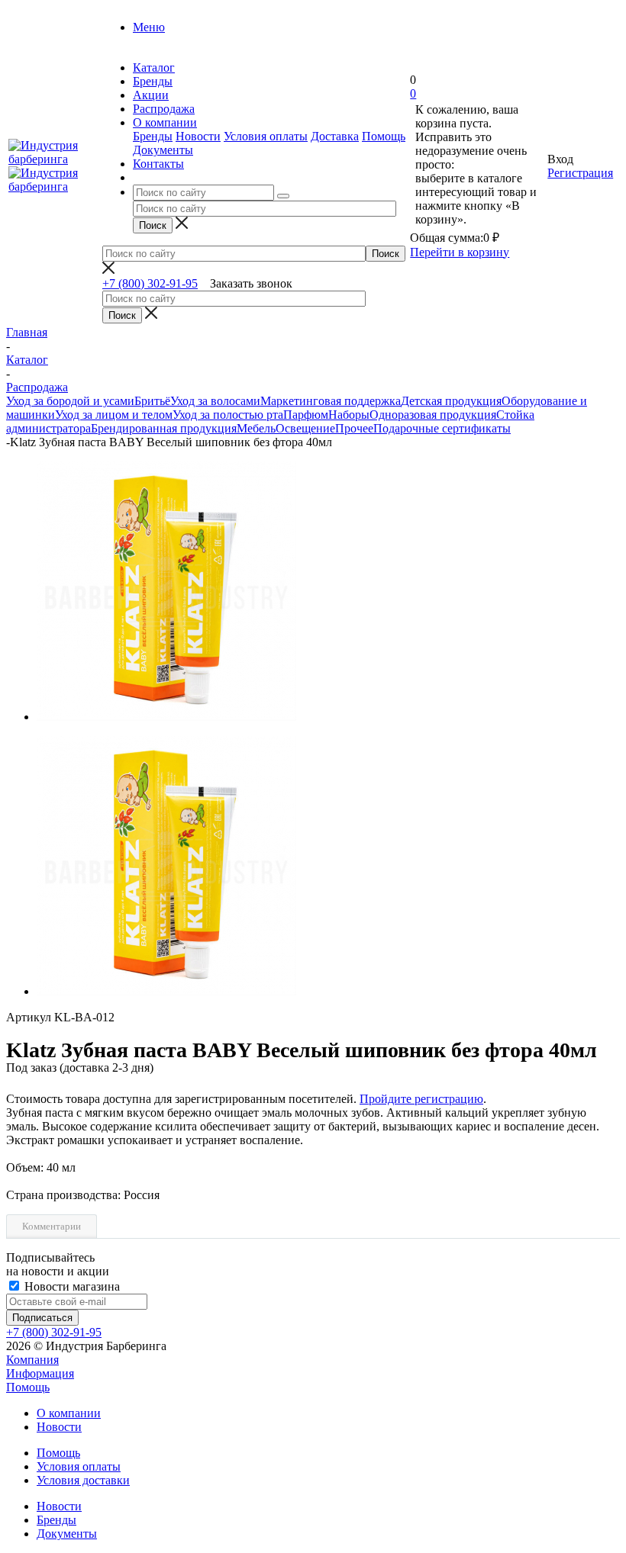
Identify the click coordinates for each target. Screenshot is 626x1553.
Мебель (256, 428)
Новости (198, 136)
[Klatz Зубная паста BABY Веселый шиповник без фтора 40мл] (166, 716)
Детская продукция (451, 400)
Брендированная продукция (164, 428)
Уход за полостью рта (228, 414)
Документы (163, 149)
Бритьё (152, 400)
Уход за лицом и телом (114, 414)
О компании (69, 1413)
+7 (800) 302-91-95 (150, 283)
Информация (40, 1373)
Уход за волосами (215, 400)
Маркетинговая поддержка (330, 400)
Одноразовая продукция (432, 414)
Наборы (348, 414)
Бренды (153, 136)
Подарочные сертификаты (442, 428)
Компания (32, 1359)
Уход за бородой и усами (70, 400)
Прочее (354, 428)
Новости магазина (70, 1286)
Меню (149, 27)
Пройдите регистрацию (421, 1098)
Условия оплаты (266, 136)
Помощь (383, 136)
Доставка (335, 136)
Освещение (305, 428)
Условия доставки (83, 1480)
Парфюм (305, 414)
